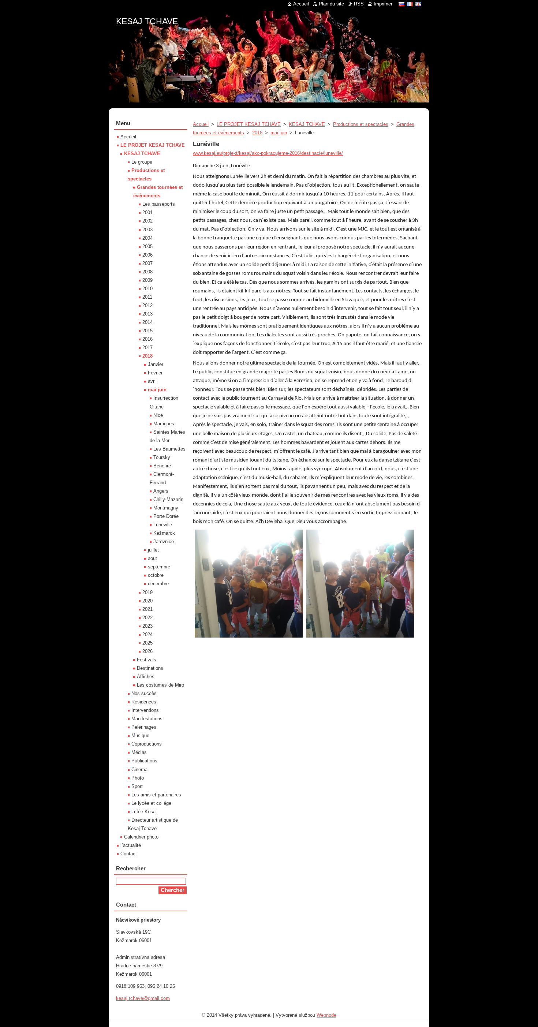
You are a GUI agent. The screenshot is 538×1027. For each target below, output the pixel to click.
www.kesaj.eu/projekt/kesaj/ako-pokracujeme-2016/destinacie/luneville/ (268, 153)
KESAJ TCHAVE (307, 124)
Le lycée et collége (151, 803)
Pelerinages (143, 727)
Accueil (201, 124)
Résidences (143, 702)
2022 (147, 617)
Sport (137, 786)
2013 (147, 314)
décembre (158, 583)
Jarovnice (163, 541)
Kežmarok (164, 533)
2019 (147, 592)
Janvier (155, 364)
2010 (147, 288)
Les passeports (158, 204)
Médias (139, 752)
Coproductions (146, 744)
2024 (147, 634)
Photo (137, 778)
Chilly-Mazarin (168, 499)
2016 (147, 339)
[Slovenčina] (401, 4)
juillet (153, 550)
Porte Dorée (166, 516)
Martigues (163, 423)
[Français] (410, 4)
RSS (359, 4)
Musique (140, 735)
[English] (418, 4)
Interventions (145, 710)
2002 (147, 221)
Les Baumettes (169, 449)
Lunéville (162, 524)
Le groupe (141, 162)
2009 (147, 280)
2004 (147, 238)
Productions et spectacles (360, 124)
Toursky (161, 457)
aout (152, 558)
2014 (147, 322)
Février (155, 373)
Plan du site (331, 4)
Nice (158, 415)
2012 (147, 305)
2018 (257, 132)
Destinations (150, 668)
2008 (147, 272)
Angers (160, 491)
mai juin (278, 132)
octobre (156, 575)
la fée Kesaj (144, 811)
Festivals (146, 659)
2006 (147, 255)
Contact (128, 853)
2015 (147, 330)
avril (152, 381)
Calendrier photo (141, 837)
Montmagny (165, 508)
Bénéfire (162, 465)
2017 (147, 347)
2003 (147, 229)
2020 (147, 601)
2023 (147, 626)
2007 (147, 263)
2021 (147, 609)
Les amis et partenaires (156, 795)
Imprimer (383, 4)
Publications (144, 760)
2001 (147, 212)
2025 (147, 643)
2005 (147, 246)
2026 (147, 651)
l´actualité (130, 845)
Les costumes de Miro (160, 685)
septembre (159, 566)
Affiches (145, 676)
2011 (147, 297)
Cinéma (139, 769)
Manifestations (146, 718)
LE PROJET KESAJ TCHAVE (249, 124)
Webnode (326, 1015)
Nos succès (144, 693)
